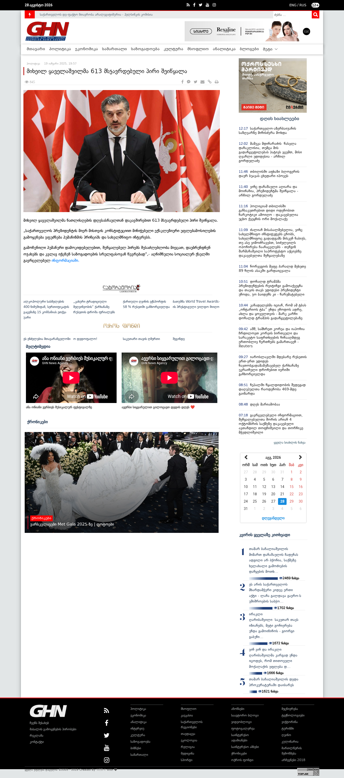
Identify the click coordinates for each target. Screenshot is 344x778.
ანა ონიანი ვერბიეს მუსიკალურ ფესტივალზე (59, 407)
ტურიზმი (288, 728)
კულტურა (173, 49)
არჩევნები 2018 (293, 760)
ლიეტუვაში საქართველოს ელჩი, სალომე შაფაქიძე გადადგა (85, 14)
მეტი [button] (268, 49)
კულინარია (290, 741)
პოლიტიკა (60, 49)
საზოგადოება (145, 49)
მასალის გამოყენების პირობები (53, 729)
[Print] (217, 82)
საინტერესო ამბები (245, 747)
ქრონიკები (37, 421)
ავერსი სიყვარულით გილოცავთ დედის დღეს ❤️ (158, 407)
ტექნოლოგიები (293, 715)
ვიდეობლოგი (241, 722)
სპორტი (186, 760)
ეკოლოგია (189, 740)
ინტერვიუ (137, 728)
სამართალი (114, 49)
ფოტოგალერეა (243, 728)
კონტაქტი (37, 742)
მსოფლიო (198, 49)
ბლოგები (249, 49)
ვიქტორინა (290, 722)
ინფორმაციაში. (65, 260)
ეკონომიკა (86, 49)
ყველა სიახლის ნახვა (289, 442)
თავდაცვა (188, 734)
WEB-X (101, 769)
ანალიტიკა (224, 49)
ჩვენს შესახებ (39, 723)
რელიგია (188, 747)
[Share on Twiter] (195, 82)
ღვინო (286, 735)
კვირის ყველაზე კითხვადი (264, 534)
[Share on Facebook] (182, 82)
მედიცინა (187, 753)
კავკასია (187, 715)
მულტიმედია (38, 346)
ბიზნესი (135, 748)
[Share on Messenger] (189, 82)
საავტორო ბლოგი (245, 715)
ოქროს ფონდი (242, 760)
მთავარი (36, 49)
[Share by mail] (202, 82)
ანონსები (237, 709)
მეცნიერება (290, 709)
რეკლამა (36, 735)
